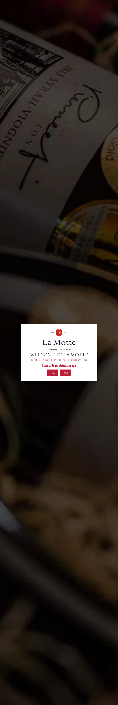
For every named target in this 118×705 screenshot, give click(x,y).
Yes (52, 372)
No (65, 372)
